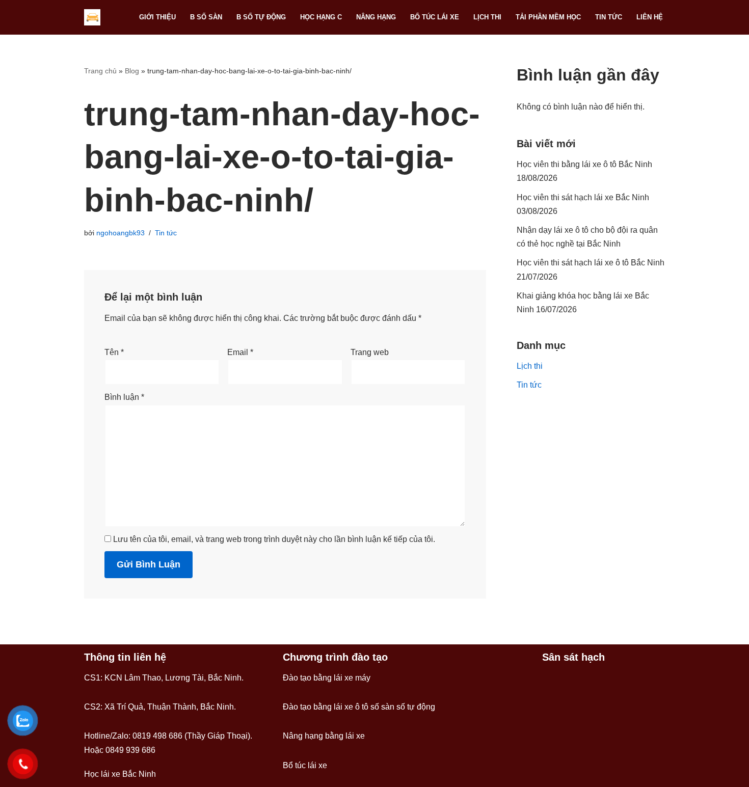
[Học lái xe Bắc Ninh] (94, 17)
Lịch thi (487, 17)
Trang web (370, 352)
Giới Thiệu (157, 17)
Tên (114, 352)
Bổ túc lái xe (434, 17)
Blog (132, 71)
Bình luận (124, 397)
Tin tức (608, 17)
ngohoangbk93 (120, 233)
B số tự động (261, 17)
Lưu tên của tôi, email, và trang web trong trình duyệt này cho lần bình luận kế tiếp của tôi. (274, 539)
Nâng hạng (376, 17)
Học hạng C (321, 17)
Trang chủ (100, 71)
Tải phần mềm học (548, 17)
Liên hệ (649, 17)
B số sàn (206, 17)
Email (240, 352)
